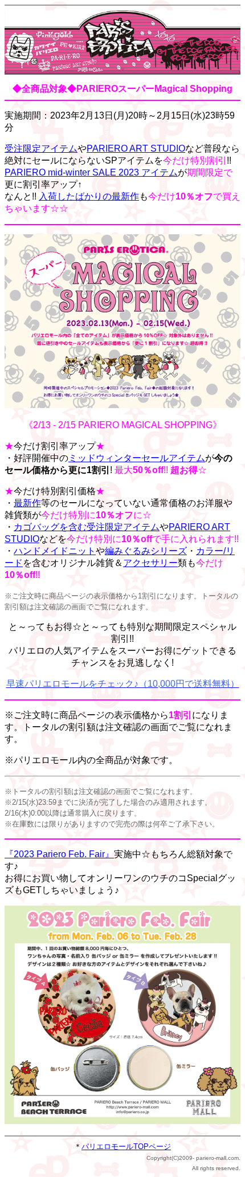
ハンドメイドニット (55, 551)
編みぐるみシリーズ (146, 551)
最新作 (27, 503)
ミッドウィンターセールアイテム (136, 458)
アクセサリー (150, 563)
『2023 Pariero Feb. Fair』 (59, 854)
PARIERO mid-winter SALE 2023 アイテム (91, 172)
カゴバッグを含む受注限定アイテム (87, 527)
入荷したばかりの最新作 (89, 196)
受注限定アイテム (41, 148)
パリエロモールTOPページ (126, 1146)
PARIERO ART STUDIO (136, 148)
